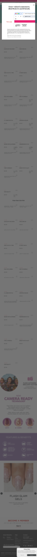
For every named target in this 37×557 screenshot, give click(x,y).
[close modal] (33, 5)
